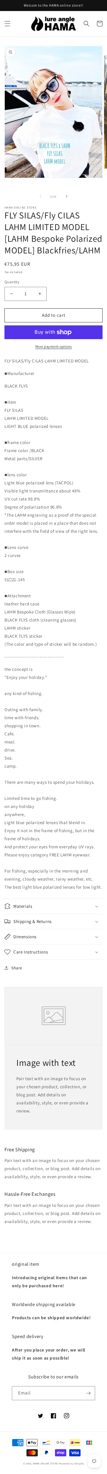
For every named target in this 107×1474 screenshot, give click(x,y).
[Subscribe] (88, 1393)
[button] (7, 23)
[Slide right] (66, 196)
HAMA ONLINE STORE (46, 1463)
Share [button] (16, 968)
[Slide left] (40, 196)
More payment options (53, 346)
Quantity (11, 281)
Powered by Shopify (71, 1463)
